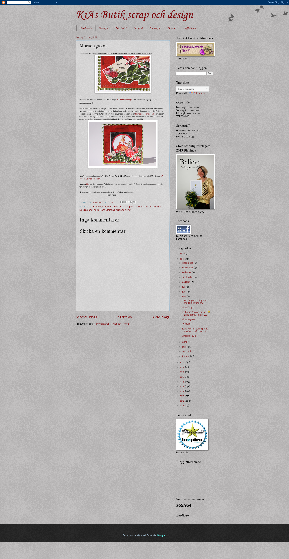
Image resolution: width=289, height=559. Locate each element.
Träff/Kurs (189, 28)
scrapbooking (123, 210)
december (188, 263)
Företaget (121, 28)
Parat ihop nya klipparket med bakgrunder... (195, 301)
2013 (182, 396)
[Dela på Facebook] (131, 202)
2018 (182, 372)
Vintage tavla (189, 336)
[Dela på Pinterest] (134, 202)
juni (184, 292)
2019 (182, 367)
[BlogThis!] (124, 202)
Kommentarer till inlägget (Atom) (112, 324)
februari (186, 351)
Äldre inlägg (161, 317)
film (87, 184)
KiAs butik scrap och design (128, 207)
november (188, 268)
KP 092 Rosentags (124, 99)
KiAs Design (149, 207)
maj (184, 296)
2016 (182, 382)
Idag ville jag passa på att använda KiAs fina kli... (195, 330)
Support (138, 28)
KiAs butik (107, 207)
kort (102, 210)
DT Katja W (95, 207)
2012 (182, 401)
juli (184, 287)
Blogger (161, 535)
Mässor (171, 28)
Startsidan (86, 28)
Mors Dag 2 (188, 308)
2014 (182, 391)
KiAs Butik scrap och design (134, 15)
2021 (182, 259)
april (184, 342)
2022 (182, 254)
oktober (187, 272)
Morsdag (110, 210)
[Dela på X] (127, 202)
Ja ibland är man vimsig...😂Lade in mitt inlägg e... (196, 313)
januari (186, 356)
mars (185, 347)
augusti (186, 282)
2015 (182, 386)
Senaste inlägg (86, 317)
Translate (201, 93)
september (188, 277)
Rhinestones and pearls (145, 113)
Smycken (155, 28)
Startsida (125, 317)
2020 (183, 362)
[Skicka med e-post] (121, 202)
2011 (182, 405)
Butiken (103, 28)
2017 (182, 377)
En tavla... (186, 324)
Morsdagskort (189, 319)
